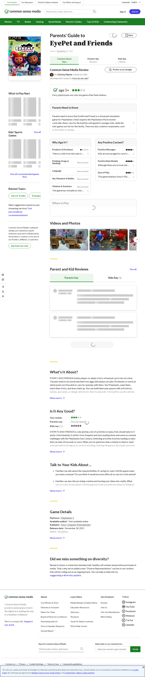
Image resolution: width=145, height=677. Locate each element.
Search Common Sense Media (52, 644)
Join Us (104, 607)
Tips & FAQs (93, 21)
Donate (104, 603)
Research (75, 617)
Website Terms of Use (40, 673)
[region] (72, 671)
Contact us (10, 664)
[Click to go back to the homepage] (22, 12)
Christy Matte (64, 74)
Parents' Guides (74, 21)
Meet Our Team (48, 612)
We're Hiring (106, 617)
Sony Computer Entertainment (75, 524)
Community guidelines (72, 664)
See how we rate (19, 245)
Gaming (39, 21)
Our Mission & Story (50, 603)
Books (28, 21)
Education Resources (80, 607)
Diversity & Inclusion (50, 607)
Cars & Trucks (18, 195)
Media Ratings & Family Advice (84, 603)
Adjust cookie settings (85, 673)
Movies (8, 21)
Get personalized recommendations (20, 211)
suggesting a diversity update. (66, 575)
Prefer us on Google (122, 69)
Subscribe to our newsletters (108, 644)
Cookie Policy (69, 673)
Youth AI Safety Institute (48, 2)
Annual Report (47, 631)
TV (18, 21)
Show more (56, 398)
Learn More (76, 597)
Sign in (123, 11)
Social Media (54, 21)
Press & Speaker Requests (52, 626)
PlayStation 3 (62, 51)
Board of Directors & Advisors (54, 617)
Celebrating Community (115, 21)
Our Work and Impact (72, 2)
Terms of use (53, 664)
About (44, 597)
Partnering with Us (49, 621)
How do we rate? (80, 78)
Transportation (40, 195)
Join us (135, 11)
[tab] (64, 60)
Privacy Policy (55, 673)
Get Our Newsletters (110, 612)
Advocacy (75, 612)
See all (133, 269)
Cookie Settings (36, 664)
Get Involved (107, 597)
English (134, 2)
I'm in (135, 649)
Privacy (22, 664)
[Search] (82, 649)
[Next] (136, 239)
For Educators (27, 2)
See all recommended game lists (24, 175)
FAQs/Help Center (79, 626)
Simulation (63, 531)
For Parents (12, 2)
